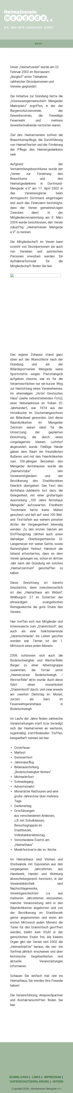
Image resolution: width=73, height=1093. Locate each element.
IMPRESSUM (52, 1077)
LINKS (36, 1077)
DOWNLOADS (18, 1077)
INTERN (58, 1081)
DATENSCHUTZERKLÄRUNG (29, 1081)
